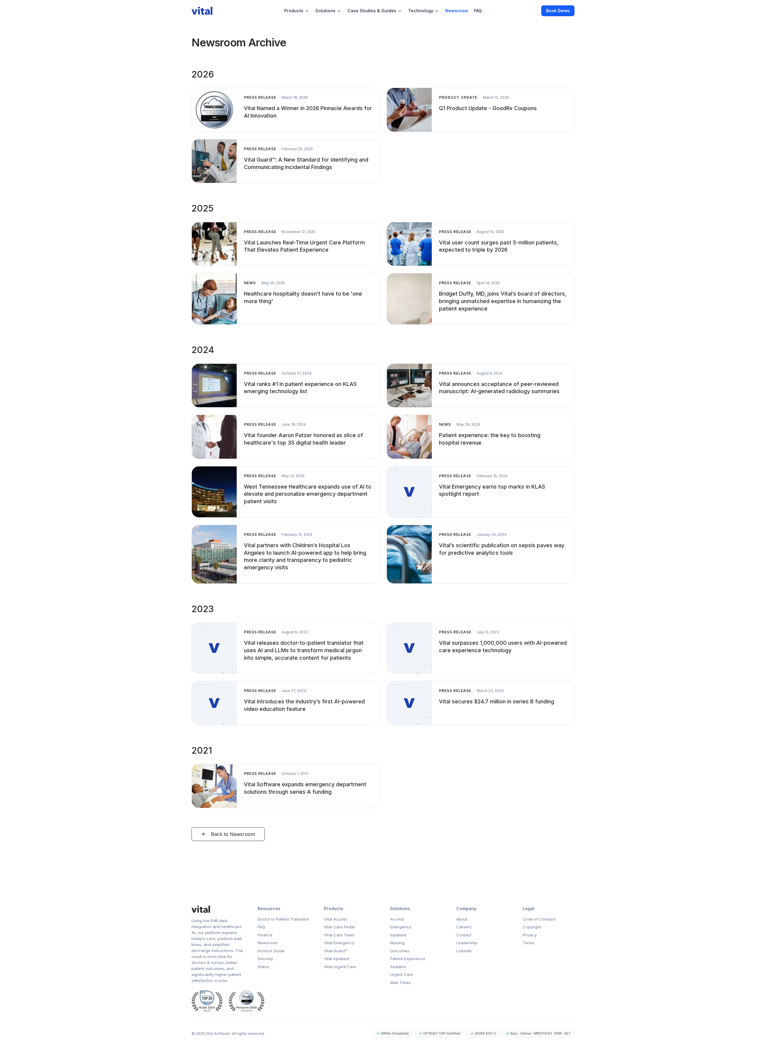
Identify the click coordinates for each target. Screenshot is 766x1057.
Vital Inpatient (336, 958)
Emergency (400, 926)
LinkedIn (464, 950)
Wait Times (400, 982)
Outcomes (399, 950)
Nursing (397, 942)
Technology (420, 10)
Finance (265, 935)
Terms (528, 942)
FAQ (478, 10)
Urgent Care (401, 974)
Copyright (532, 926)
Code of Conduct (539, 919)
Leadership (466, 942)
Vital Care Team (339, 935)
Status (263, 966)
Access (397, 919)
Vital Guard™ (335, 950)
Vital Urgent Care (340, 966)
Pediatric (398, 966)
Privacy (529, 935)
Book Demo (558, 10)
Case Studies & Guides (371, 10)
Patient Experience (407, 958)
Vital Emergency (339, 942)
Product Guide (271, 950)
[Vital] (217, 909)
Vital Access (335, 919)
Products (293, 10)
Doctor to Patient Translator (283, 919)
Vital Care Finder (339, 926)
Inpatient (398, 935)
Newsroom (456, 10)
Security (265, 958)
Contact (463, 935)
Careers (464, 926)
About (461, 919)
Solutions (325, 10)
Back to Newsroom (233, 834)
